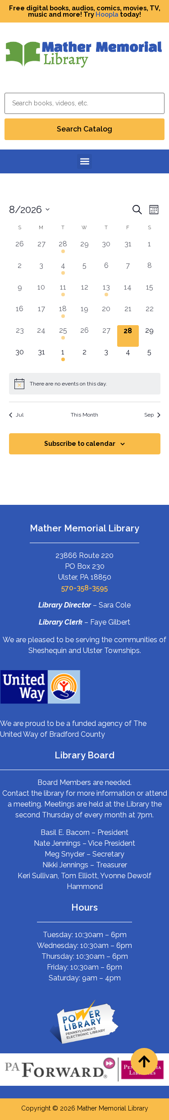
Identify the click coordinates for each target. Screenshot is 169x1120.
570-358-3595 (84, 588)
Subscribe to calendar (79, 443)
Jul (19, 415)
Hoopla (107, 14)
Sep (149, 415)
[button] (84, 161)
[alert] (84, 383)
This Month (84, 415)
